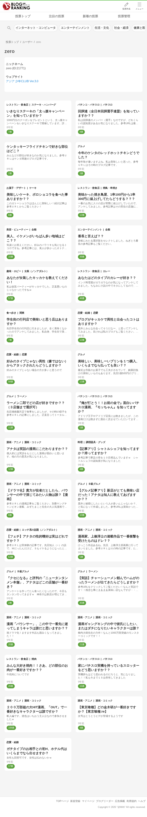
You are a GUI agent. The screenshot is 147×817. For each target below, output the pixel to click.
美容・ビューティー (17, 229)
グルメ (81, 146)
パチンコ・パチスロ (88, 104)
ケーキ (33, 187)
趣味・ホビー (13, 271)
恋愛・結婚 (84, 312)
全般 (34, 229)
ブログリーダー (104, 801)
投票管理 (124, 16)
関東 (22, 312)
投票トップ (22, 16)
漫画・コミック (32, 442)
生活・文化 (102, 27)
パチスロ (108, 104)
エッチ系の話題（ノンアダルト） (40, 529)
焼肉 (34, 658)
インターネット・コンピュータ (36, 27)
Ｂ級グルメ (94, 483)
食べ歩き (11, 312)
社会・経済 (121, 27)
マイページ (88, 801)
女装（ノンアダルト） (36, 271)
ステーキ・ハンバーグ (44, 104)
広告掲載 (120, 801)
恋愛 (95, 312)
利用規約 (132, 801)
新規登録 (75, 801)
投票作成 (126, 9)
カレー (106, 271)
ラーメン (22, 396)
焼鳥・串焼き (110, 187)
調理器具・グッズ (95, 442)
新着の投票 (90, 16)
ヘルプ (142, 801)
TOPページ (62, 801)
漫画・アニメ (13, 442)
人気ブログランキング (16, 6)
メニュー (139, 9)
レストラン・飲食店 (17, 104)
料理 (80, 442)
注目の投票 (56, 16)
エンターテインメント (90, 229)
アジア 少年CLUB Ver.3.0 (22, 81)
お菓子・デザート (16, 187)
